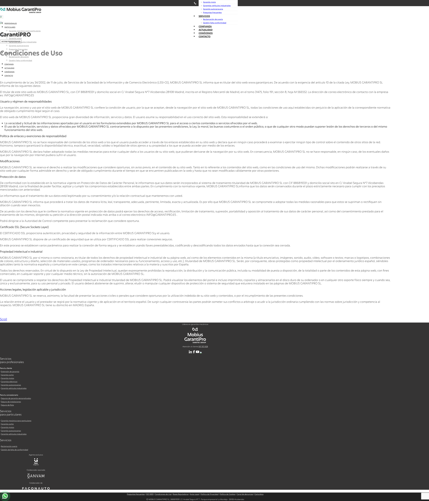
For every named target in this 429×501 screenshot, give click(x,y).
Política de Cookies (227, 494)
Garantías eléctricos (9, 381)
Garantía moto (209, 2)
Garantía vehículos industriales (13, 388)
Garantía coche (7, 375)
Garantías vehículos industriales (217, 5)
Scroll (3, 319)
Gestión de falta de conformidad (14, 449)
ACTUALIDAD (205, 29)
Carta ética (258, 494)
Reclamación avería (9, 446)
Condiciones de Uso (163, 494)
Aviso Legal (194, 494)
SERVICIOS (204, 16)
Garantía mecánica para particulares (16, 420)
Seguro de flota (7, 405)
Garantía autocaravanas (11, 385)
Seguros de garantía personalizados (16, 398)
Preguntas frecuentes (212, 12)
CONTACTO (204, 36)
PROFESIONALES (10, 23)
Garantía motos (7, 378)
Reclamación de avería (213, 19)
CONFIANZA (205, 26)
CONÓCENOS (206, 33)
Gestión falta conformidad (214, 23)
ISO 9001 (150, 494)
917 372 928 (203, 346)
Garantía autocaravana (213, 9)
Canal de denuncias (245, 494)
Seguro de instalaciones (11, 401)
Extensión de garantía (10, 371)
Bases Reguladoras (180, 494)
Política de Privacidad (209, 494)
